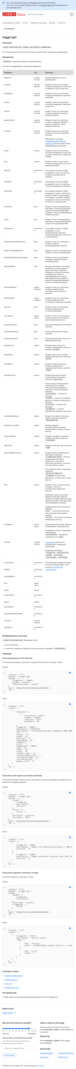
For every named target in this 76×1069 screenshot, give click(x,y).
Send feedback (9, 1055)
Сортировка (50, 542)
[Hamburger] (72, 14)
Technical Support (46, 1053)
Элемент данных (11, 980)
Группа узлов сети (12, 988)
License (41, 1066)
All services (44, 1057)
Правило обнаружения (13, 976)
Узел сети (8, 984)
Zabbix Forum (63, 1057)
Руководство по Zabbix (11, 23)
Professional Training (66, 1053)
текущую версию (46, 5)
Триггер (52, 23)
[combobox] (47, 14)
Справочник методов (38, 23)
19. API (25, 23)
